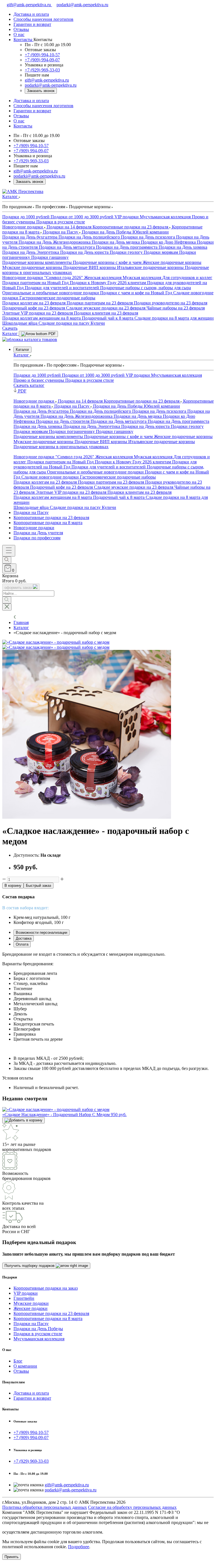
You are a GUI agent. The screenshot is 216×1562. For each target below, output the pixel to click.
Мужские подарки (31, 1303)
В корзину (12, 885)
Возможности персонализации (41, 932)
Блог (18, 1361)
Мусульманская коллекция (39, 1338)
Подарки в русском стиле (38, 1333)
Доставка (24, 938)
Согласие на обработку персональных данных (132, 1507)
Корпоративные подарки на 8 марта (48, 522)
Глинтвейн (24, 1298)
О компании (25, 1366)
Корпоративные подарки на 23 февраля (51, 517)
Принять (11, 1557)
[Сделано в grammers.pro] (120, 1532)
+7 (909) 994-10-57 (42, 54)
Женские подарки (31, 1308)
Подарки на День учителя (38, 532)
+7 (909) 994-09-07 (42, 59)
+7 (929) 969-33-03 (42, 70)
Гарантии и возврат (32, 1398)
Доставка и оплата (31, 1393)
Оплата (22, 944)
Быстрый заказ (38, 885)
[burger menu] (8, 550)
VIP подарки (26, 1293)
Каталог (22, 349)
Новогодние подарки (34, 527)
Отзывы (21, 1371)
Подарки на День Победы (38, 1328)
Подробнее (78, 1546)
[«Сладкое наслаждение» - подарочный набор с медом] (55, 642)
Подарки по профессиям (37, 537)
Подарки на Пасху (31, 512)
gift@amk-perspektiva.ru (29, 4)
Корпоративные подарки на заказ (46, 1288)
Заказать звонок (41, 91)
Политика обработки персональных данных (44, 1507)
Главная (21, 622)
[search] (6, 560)
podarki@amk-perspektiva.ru (82, 4)
